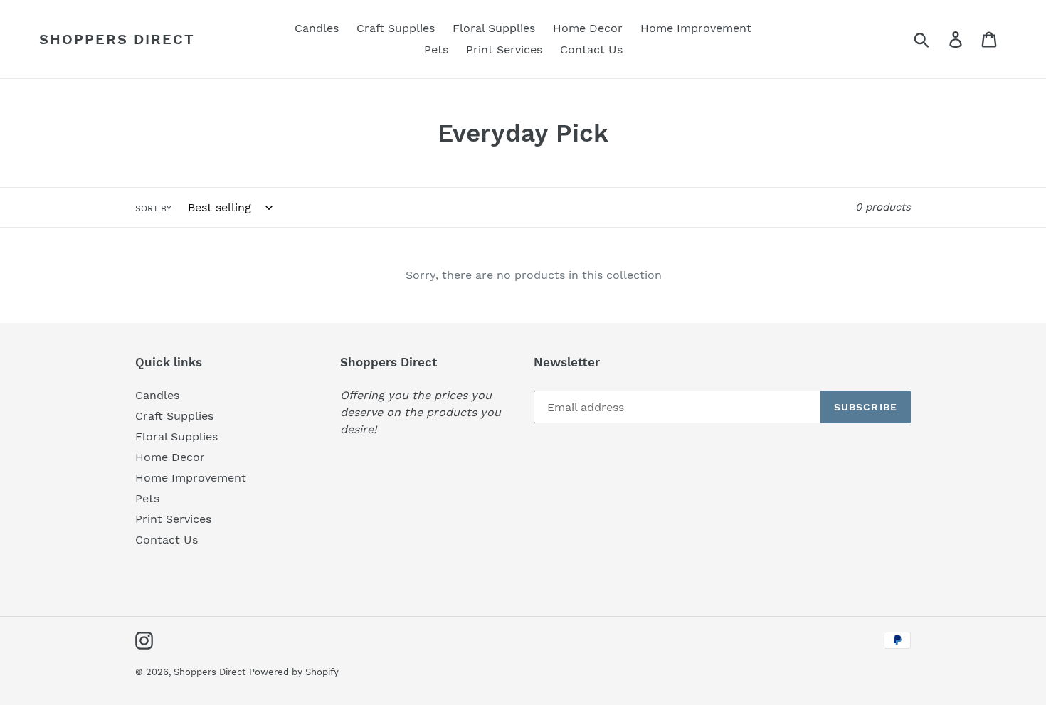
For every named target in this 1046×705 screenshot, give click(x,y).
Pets (147, 498)
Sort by (153, 208)
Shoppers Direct (117, 39)
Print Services (173, 519)
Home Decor (170, 457)
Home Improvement (190, 477)
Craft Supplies (174, 416)
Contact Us (166, 539)
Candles (157, 395)
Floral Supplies (176, 436)
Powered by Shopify (294, 672)
